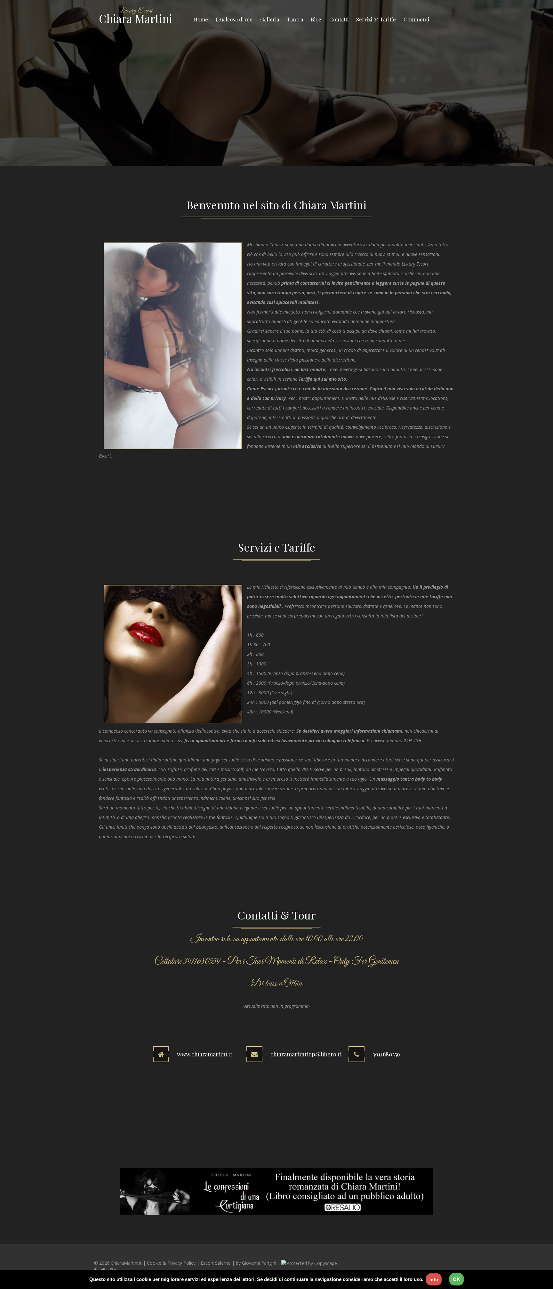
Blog (316, 19)
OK (456, 1279)
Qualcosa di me (234, 19)
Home (200, 19)
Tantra (295, 19)
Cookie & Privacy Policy (171, 1263)
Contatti (339, 19)
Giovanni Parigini (259, 1263)
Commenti (416, 19)
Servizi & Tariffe (376, 19)
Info (433, 1279)
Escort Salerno (216, 1263)
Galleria (269, 19)
